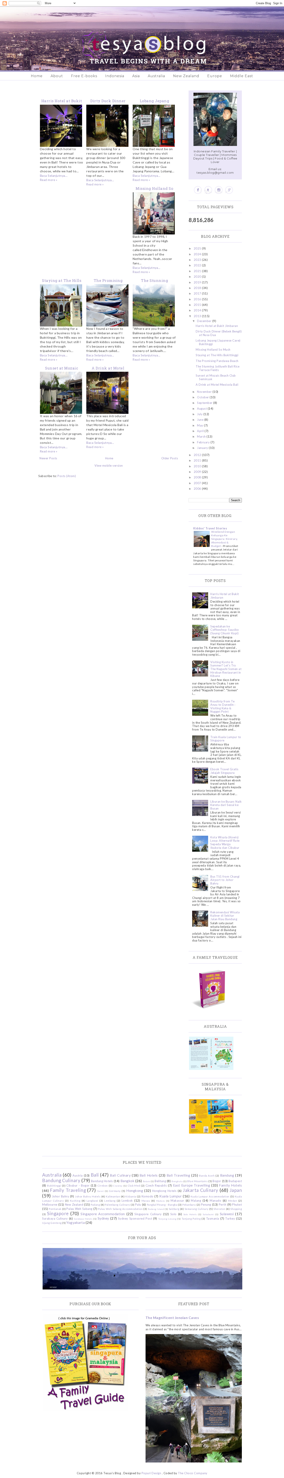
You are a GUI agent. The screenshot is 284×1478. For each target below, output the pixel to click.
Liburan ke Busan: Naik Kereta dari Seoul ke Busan (226, 805)
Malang (196, 1200)
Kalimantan (113, 1196)
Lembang (110, 1200)
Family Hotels (230, 1185)
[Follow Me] (208, 190)
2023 (198, 259)
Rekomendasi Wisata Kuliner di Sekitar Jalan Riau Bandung (225, 915)
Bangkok (127, 1181)
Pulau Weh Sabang (79, 1209)
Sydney (103, 1218)
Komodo (148, 1196)
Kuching (75, 1200)
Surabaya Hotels (83, 1218)
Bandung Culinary (61, 1180)
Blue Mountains (197, 1181)
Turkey (230, 1218)
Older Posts (169, 458)
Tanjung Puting (191, 1218)
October (203, 397)
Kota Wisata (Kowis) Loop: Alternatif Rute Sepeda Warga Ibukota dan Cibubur (225, 842)
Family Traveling (68, 1190)
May (200, 425)
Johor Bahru (60, 1196)
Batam (146, 1181)
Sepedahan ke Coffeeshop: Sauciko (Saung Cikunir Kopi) (224, 630)
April (201, 431)
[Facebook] (198, 190)
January (203, 448)
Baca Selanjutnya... (54, 175)
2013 (198, 316)
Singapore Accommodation (103, 1214)
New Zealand (186, 76)
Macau (146, 1200)
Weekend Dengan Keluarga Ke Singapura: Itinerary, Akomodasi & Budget (224, 539)
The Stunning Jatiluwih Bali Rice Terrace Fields (217, 368)
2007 (198, 483)
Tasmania (212, 1218)
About (57, 76)
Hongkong (134, 1191)
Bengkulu (177, 1181)
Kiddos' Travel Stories (210, 528)
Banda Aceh (207, 1175)
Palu (138, 1204)
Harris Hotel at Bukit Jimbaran (217, 326)
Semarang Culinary (197, 1208)
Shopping (236, 1208)
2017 (198, 293)
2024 (198, 254)
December (204, 321)
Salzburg (174, 1208)
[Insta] (219, 190)
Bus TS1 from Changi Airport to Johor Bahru (225, 880)
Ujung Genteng (52, 1222)
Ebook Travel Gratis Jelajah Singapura (224, 770)
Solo (173, 1214)
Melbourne (49, 1204)
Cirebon (102, 1185)
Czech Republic (156, 1185)
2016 (198, 299)
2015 (198, 305)
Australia (156, 76)
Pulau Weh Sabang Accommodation (120, 1208)
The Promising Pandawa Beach (217, 361)
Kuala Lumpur (170, 1196)
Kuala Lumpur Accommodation (210, 1196)
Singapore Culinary (148, 1214)
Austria (78, 1175)
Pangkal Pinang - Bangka (162, 1204)
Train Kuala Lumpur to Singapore (225, 738)
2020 (198, 276)
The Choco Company (192, 1473)
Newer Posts (48, 458)
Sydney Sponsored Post (135, 1218)
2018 (198, 288)
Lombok (127, 1200)
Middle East (241, 76)
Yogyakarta (75, 1222)
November (205, 391)
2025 (198, 248)
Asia (136, 76)
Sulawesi (227, 1214)
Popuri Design (151, 1473)
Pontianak (55, 1208)
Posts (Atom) (66, 476)
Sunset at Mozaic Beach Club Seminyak (216, 377)
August (202, 408)
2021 (198, 271)
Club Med (134, 1185)
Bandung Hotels (102, 1181)
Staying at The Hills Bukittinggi (217, 355)
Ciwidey (117, 1185)
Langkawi (92, 1200)
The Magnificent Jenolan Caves (172, 1318)
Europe (214, 76)
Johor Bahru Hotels (88, 1196)
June (200, 419)
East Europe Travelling (191, 1185)
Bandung (227, 1175)
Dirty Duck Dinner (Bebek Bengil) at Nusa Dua (219, 333)
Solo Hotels (190, 1214)
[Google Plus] (229, 190)
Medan (232, 1200)
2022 (198, 265)
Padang (95, 1204)
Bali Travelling (178, 1175)
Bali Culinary (120, 1175)
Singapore (58, 1213)
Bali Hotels (149, 1175)
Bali (95, 1174)
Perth (223, 1204)
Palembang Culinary (117, 1204)
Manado (215, 1200)
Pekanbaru (189, 1204)
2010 (198, 466)
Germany (115, 1190)
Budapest (235, 1181)
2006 (198, 488)
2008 (198, 477)
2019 (198, 282)
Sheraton (219, 1208)
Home (37, 76)
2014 (198, 310)
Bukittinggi (54, 1185)
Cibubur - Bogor (77, 1185)
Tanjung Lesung (167, 1218)
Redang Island (156, 1209)
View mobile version (109, 465)
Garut (100, 1191)
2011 (198, 460)
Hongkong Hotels (164, 1191)
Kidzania (130, 1196)
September (205, 403)
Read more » (48, 180)
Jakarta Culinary (200, 1190)
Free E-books (84, 76)
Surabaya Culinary (55, 1218)
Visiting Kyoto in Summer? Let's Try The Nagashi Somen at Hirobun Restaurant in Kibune (225, 669)
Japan (236, 1190)
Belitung (160, 1181)
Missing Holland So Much (213, 349)
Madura (160, 1200)
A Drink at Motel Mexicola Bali (217, 384)
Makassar (177, 1200)
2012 (198, 455)
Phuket (237, 1204)
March (202, 436)
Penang (206, 1204)
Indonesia (114, 76)
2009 (198, 472)
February (204, 442)
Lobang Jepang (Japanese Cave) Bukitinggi (218, 342)
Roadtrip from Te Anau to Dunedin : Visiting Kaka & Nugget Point (222, 706)
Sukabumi (208, 1214)
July (200, 414)
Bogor (217, 1181)
